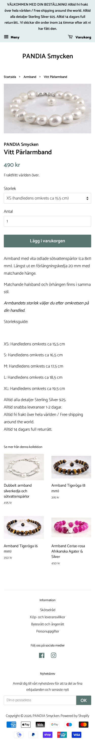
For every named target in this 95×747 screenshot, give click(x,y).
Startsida (10, 77)
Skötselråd (47, 610)
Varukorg (83, 37)
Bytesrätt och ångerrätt (47, 624)
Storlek (10, 188)
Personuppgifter (47, 631)
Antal (8, 211)
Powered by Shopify (75, 716)
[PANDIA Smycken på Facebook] (42, 657)
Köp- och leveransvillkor (47, 617)
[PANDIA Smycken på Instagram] (53, 657)
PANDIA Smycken (47, 56)
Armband (30, 77)
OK (84, 700)
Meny (15, 37)
